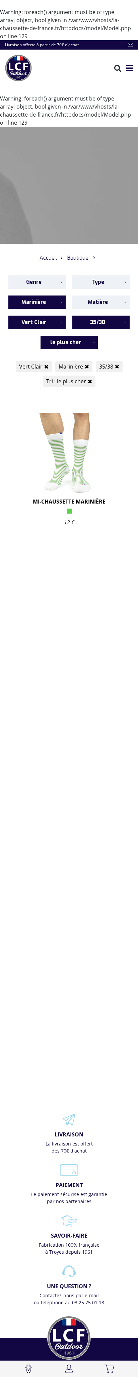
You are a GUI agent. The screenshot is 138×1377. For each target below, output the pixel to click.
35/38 (106, 366)
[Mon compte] (69, 1369)
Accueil (48, 257)
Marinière (71, 366)
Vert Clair (31, 366)
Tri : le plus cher (66, 381)
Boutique (77, 257)
